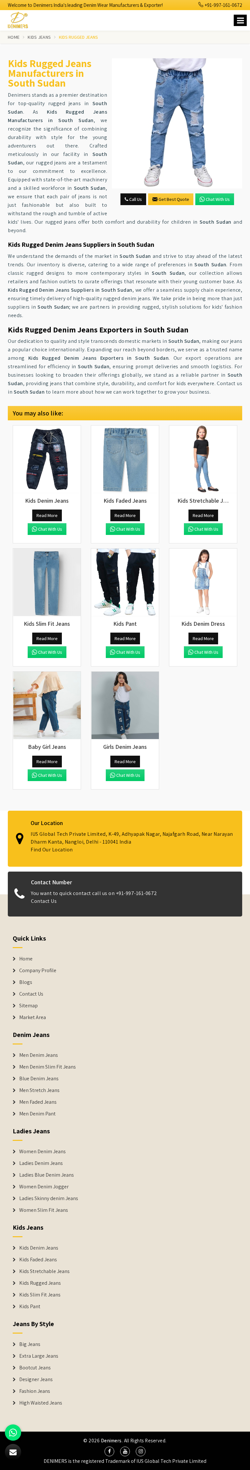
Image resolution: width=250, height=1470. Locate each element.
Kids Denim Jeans (38, 1248)
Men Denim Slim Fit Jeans (47, 1067)
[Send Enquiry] (177, 123)
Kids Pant (29, 1306)
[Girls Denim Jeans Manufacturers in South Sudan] (125, 705)
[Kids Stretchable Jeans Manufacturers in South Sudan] (203, 459)
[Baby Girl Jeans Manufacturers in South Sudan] (47, 705)
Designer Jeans (36, 1379)
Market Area (32, 1017)
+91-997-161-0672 (223, 5)
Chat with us (218, 199)
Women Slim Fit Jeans (43, 1210)
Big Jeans (29, 1344)
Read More (47, 515)
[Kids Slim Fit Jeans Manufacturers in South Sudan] (47, 582)
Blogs (25, 982)
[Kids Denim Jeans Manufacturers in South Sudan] (47, 459)
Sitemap (28, 1005)
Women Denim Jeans (42, 1151)
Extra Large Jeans (38, 1356)
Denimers (111, 1440)
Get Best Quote (174, 199)
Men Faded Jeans (38, 1102)
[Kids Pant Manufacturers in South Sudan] (125, 582)
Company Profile (37, 970)
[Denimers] (21, 19)
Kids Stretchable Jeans (44, 1271)
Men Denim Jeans (38, 1055)
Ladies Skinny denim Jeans (48, 1198)
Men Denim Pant (37, 1113)
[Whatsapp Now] (13, 1432)
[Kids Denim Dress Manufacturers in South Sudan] (203, 582)
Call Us (135, 199)
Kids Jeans (39, 37)
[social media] (109, 1451)
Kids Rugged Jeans (40, 1283)
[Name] (240, 20)
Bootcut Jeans (35, 1367)
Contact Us (44, 901)
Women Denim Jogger (44, 1186)
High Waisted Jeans (40, 1403)
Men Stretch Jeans (39, 1090)
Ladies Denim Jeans (41, 1163)
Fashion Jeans (34, 1391)
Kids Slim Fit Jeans (40, 1294)
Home (14, 37)
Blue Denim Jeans (39, 1078)
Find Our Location (52, 849)
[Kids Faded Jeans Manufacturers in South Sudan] (125, 459)
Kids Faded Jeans (38, 1259)
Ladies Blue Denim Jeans (46, 1175)
